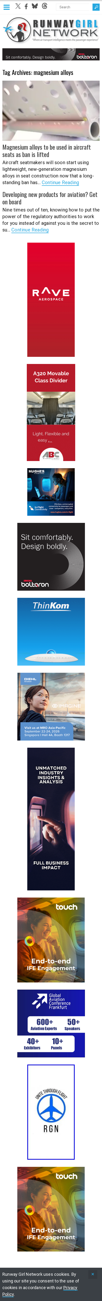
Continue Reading (60, 182)
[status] (92, 1274)
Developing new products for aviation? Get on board (49, 198)
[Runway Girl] (51, 41)
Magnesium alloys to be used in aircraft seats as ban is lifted (46, 150)
